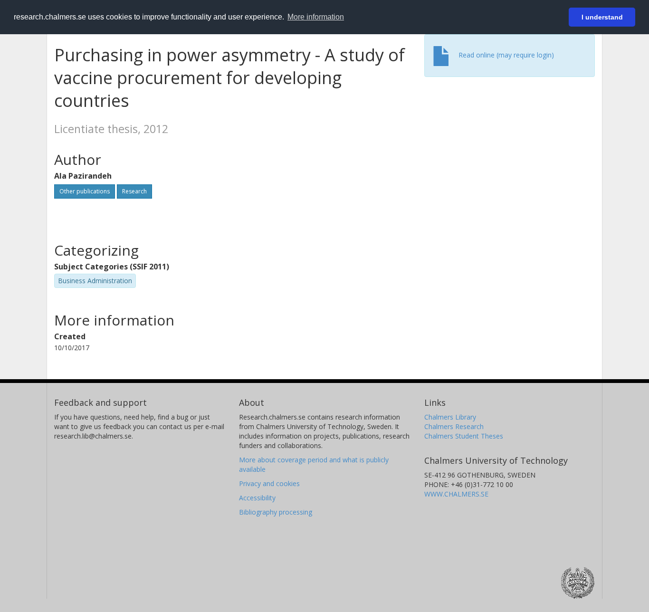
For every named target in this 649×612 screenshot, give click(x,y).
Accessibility (257, 497)
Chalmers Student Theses (463, 435)
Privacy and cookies (269, 483)
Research (134, 191)
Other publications (84, 191)
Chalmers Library (450, 416)
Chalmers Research (454, 426)
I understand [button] (602, 17)
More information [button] (315, 17)
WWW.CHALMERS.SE (456, 493)
